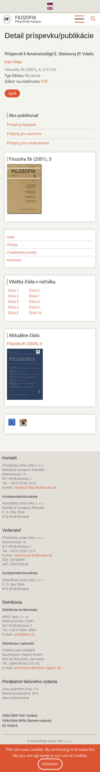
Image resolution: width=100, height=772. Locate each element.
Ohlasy (12, 244)
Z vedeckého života (21, 252)
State (11, 237)
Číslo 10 (35, 313)
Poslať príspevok (21, 124)
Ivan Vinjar (13, 62)
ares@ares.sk (24, 634)
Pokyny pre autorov (24, 133)
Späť (12, 93)
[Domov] (7, 19)
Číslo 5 (13, 313)
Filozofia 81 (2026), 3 (24, 343)
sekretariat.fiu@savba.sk (33, 555)
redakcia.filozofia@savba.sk (35, 487)
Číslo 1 (13, 290)
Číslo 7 (34, 296)
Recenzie (14, 260)
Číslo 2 (13, 296)
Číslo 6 (34, 290)
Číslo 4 (13, 307)
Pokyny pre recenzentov (28, 143)
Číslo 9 (34, 307)
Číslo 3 (13, 301)
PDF (44, 81)
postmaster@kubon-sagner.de (37, 668)
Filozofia (25, 17)
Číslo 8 (34, 301)
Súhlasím (50, 763)
